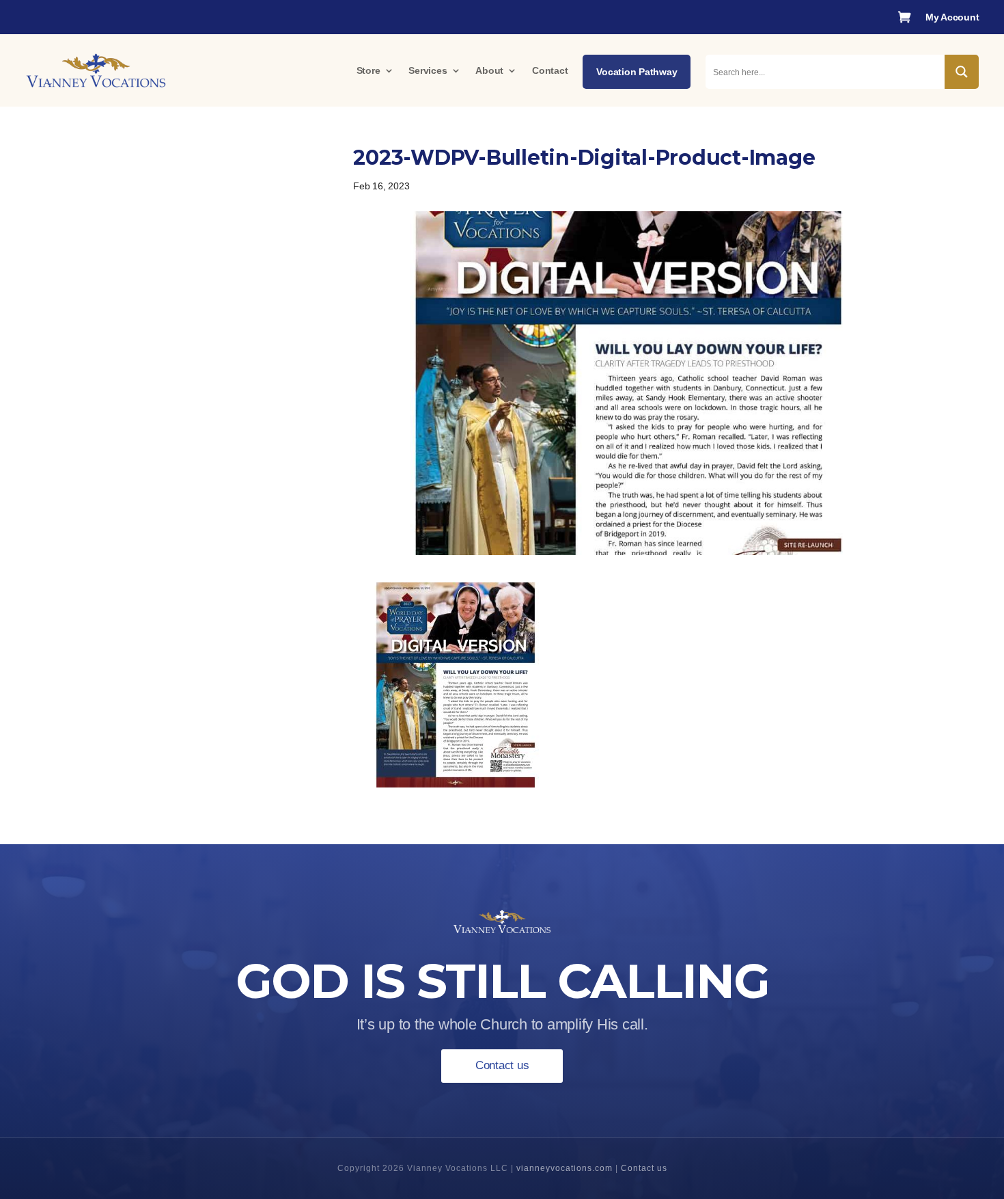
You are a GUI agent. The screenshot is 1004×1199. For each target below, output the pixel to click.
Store (368, 70)
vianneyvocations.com (564, 1168)
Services (427, 70)
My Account (952, 17)
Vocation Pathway (636, 71)
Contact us (502, 1065)
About (489, 70)
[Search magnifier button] (962, 72)
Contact (550, 70)
